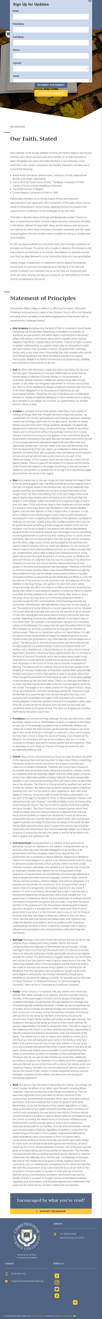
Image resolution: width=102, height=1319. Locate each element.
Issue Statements (51, 93)
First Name (18, 27)
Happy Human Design (64, 1316)
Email (16, 14)
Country (17, 66)
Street (16, 79)
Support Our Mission (52, 1211)
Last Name (18, 40)
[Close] (89, 3)
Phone (16, 53)
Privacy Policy (38, 1316)
